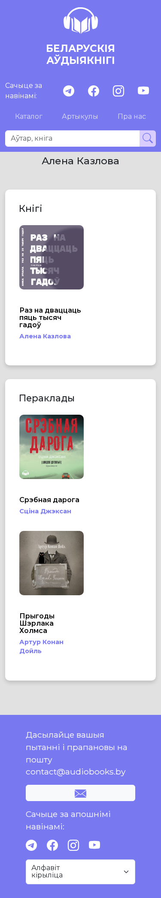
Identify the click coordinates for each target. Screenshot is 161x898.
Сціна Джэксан (45, 511)
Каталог (29, 116)
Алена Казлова (45, 336)
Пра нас (132, 116)
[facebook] (93, 91)
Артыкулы (80, 116)
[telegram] (68, 91)
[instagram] (118, 91)
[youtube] (143, 91)
